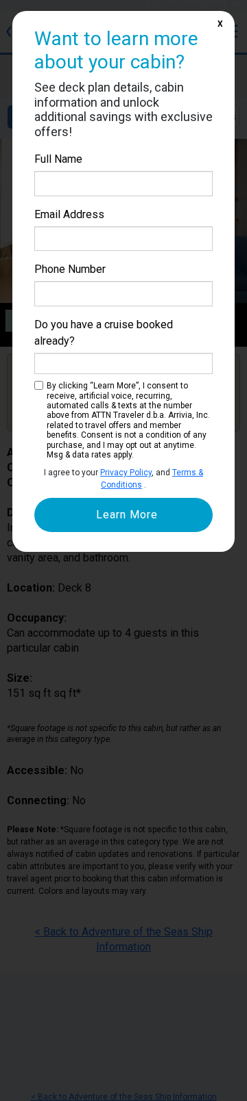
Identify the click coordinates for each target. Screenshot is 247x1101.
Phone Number (70, 269)
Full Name (58, 158)
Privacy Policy (126, 472)
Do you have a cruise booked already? (103, 332)
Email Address (69, 214)
